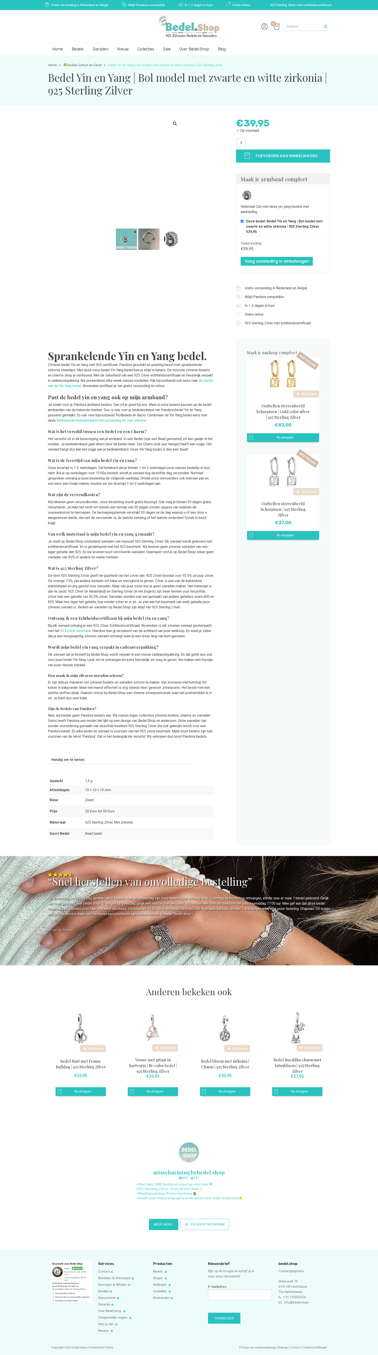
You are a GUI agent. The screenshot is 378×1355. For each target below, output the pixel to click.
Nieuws (104, 1331)
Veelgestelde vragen (113, 1317)
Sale (167, 49)
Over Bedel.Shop (194, 49)
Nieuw (123, 49)
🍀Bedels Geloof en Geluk (82, 65)
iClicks (109, 1347)
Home (57, 49)
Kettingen (160, 1285)
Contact (104, 1271)
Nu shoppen (285, 437)
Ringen (158, 1278)
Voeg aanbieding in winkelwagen (277, 261)
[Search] (325, 26)
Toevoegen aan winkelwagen (285, 155)
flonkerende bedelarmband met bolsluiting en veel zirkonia (101, 420)
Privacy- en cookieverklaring (257, 1347)
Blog (222, 49)
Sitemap (282, 1347)
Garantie (104, 1304)
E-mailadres (217, 1287)
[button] (175, 124)
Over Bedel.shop (110, 1311)
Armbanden (161, 1298)
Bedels (78, 49)
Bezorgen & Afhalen (112, 1285)
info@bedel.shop (296, 1302)
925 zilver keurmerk (75, 631)
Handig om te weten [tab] (67, 760)
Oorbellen (160, 1291)
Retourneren (107, 1298)
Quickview (308, 394)
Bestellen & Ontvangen (114, 1278)
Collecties (145, 49)
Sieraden (100, 49)
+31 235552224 (295, 1297)
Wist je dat (106, 1324)
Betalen (103, 1291)
